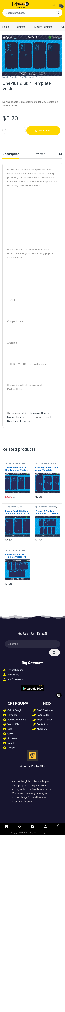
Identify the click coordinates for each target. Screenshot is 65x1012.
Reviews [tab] (39, 154)
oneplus (49, 417)
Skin (9, 421)
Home (5, 26)
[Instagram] (59, 695)
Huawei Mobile (11, 463)
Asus (37, 463)
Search (57, 13)
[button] (59, 39)
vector (27, 421)
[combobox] (27, 13)
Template (21, 26)
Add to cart (45, 130)
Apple (37, 507)
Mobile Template (43, 26)
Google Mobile (11, 507)
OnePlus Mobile (27, 77)
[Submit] (54, 652)
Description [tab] (10, 154)
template (17, 421)
